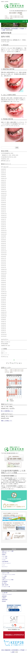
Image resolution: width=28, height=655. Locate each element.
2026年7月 (3, 171)
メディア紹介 (4, 558)
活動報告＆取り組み (5, 345)
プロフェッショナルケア (7, 594)
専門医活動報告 (4, 343)
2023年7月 (3, 219)
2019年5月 (3, 304)
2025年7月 (3, 180)
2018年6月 (3, 323)
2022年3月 (3, 245)
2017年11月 (3, 336)
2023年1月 (3, 228)
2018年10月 (4, 315)
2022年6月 (3, 239)
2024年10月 (4, 195)
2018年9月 (3, 317)
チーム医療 (4, 576)
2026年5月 (3, 174)
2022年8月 (3, 236)
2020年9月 (3, 275)
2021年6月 (3, 260)
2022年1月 (3, 249)
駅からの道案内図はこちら (7, 411)
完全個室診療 (4, 581)
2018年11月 (3, 314)
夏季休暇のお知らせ (5, 160)
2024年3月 (3, 208)
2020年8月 (3, 276)
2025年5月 (3, 184)
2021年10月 (4, 254)
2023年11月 (3, 215)
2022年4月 (3, 243)
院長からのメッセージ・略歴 (7, 551)
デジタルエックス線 (6, 586)
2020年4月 (3, 284)
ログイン (3, 351)
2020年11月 (3, 271)
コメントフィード (5, 354)
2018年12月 (4, 312)
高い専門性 (4, 583)
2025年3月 (3, 187)
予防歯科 (4, 577)
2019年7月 (3, 301)
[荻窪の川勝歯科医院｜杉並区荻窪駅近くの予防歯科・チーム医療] (14, 6)
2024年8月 (3, 198)
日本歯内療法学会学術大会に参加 (8, 157)
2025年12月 (4, 178)
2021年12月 (4, 250)
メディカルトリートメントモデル (8, 574)
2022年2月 (3, 247)
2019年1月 (3, 310)
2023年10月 (4, 217)
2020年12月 (4, 269)
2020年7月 (3, 278)
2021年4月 (3, 262)
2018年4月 (3, 327)
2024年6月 (3, 202)
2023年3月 (3, 224)
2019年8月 (3, 299)
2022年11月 (3, 232)
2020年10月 (4, 273)
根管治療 (4, 601)
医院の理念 (4, 552)
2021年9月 (3, 256)
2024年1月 (3, 211)
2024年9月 (3, 197)
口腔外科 (4, 597)
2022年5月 (3, 241)
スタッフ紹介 (4, 556)
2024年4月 (3, 206)
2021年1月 (3, 267)
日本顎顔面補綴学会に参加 (7, 153)
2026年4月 (3, 176)
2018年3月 (3, 328)
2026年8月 (3, 169)
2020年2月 (3, 288)
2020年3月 (3, 286)
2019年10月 (4, 295)
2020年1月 (3, 289)
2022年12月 (4, 230)
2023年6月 (3, 221)
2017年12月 (4, 334)
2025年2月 (3, 189)
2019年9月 (3, 297)
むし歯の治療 (4, 592)
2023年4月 (3, 223)
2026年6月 (3, 172)
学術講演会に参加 (5, 158)
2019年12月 (4, 291)
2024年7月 (3, 200)
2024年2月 (3, 210)
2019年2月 (3, 308)
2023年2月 (3, 226)
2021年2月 (3, 265)
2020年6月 (3, 280)
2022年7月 (3, 237)
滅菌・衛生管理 (5, 584)
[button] (24, 21)
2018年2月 (3, 330)
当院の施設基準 (5, 561)
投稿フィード (4, 353)
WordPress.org (4, 356)
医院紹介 (4, 554)
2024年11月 (3, 193)
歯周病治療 (4, 596)
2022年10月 (4, 234)
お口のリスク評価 (5, 572)
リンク (3, 564)
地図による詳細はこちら (6, 420)
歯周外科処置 (4, 599)
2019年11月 (3, 293)
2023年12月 (4, 213)
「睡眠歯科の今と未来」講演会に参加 (9, 155)
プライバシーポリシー (6, 563)
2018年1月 (3, 332)
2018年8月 (3, 319)
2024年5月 (3, 204)
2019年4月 (3, 306)
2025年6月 (3, 182)
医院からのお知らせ (5, 341)
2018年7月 (3, 321)
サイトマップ (4, 566)
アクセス (4, 559)
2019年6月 (3, 302)
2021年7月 (3, 258)
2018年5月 (3, 325)
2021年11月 (3, 252)
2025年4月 (3, 185)
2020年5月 (3, 282)
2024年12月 (4, 191)
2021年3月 (3, 263)
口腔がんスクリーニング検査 (7, 579)
